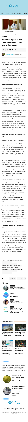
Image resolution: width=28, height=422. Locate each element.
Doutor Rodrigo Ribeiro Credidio (14, 260)
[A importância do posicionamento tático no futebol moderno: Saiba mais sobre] (7, 379)
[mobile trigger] (3, 6)
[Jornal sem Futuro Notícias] (14, 5)
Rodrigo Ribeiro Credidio (16, 269)
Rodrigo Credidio (17, 265)
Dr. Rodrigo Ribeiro (6, 262)
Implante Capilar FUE (7, 265)
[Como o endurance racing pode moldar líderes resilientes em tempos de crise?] (20, 327)
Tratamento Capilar (7, 272)
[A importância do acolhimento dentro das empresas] (6, 295)
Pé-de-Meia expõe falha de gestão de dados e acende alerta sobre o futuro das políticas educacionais (18, 390)
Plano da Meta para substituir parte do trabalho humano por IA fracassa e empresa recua (17, 289)
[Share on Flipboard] (10, 49)
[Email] (12, 49)
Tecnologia (12, 285)
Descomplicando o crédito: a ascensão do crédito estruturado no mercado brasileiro (7, 351)
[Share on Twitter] (8, 49)
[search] (25, 6)
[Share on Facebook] (5, 49)
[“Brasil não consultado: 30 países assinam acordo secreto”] (20, 343)
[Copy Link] (15, 49)
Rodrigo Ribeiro (5, 269)
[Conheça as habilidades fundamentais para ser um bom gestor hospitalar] (6, 302)
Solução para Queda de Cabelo (9, 271)
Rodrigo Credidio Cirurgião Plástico (10, 267)
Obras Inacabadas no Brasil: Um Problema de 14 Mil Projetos (7, 334)
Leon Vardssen (10, 54)
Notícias (4, 36)
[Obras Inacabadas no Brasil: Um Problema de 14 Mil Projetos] (7, 327)
